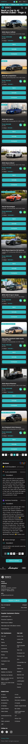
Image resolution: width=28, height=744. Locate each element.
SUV (18, 659)
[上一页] (3, 455)
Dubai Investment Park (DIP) (20, 712)
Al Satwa (17, 721)
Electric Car (20, 675)
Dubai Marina (5, 708)
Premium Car (20, 656)
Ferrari (19, 687)
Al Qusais (17, 703)
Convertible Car (21, 662)
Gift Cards (4, 658)
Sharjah (24, 605)
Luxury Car (20, 639)
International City (6, 715)
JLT (16, 715)
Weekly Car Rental (6, 672)
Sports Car (20, 678)
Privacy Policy (5, 738)
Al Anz (16, 694)
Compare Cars (5, 661)
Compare (14, 54)
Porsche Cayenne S (6, 619)
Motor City (18, 718)
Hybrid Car (20, 668)
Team (2, 664)
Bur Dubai (17, 708)
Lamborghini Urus (6, 616)
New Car (19, 650)
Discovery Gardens (20, 700)
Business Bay (5, 700)
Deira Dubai (4, 711)
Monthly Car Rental (6, 675)
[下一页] (26, 455)
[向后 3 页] (20, 455)
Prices (3, 654)
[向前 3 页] (9, 455)
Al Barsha (4, 697)
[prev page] (9, 455)
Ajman (3, 607)
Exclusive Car (21, 653)
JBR (2, 724)
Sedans (19, 671)
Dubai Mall (17, 697)
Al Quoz (3, 694)
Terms (3, 642)
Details (14, 49)
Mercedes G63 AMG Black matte (10, 625)
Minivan (19, 665)
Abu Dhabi (24, 607)
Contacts (4, 648)
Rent (14, 44)
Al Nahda (4, 706)
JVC (2, 718)
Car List (3, 636)
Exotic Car (20, 636)
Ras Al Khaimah (5, 605)
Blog (2, 639)
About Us (4, 645)
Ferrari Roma (5, 628)
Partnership (4, 651)
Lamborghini (20, 681)
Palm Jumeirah (5, 721)
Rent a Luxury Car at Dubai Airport (7, 679)
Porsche (19, 684)
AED (20, 1)
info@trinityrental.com (7, 595)
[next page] (20, 455)
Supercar (19, 642)
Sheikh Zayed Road (20, 706)
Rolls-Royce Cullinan (7, 622)
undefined (4, 1)
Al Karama (4, 703)
